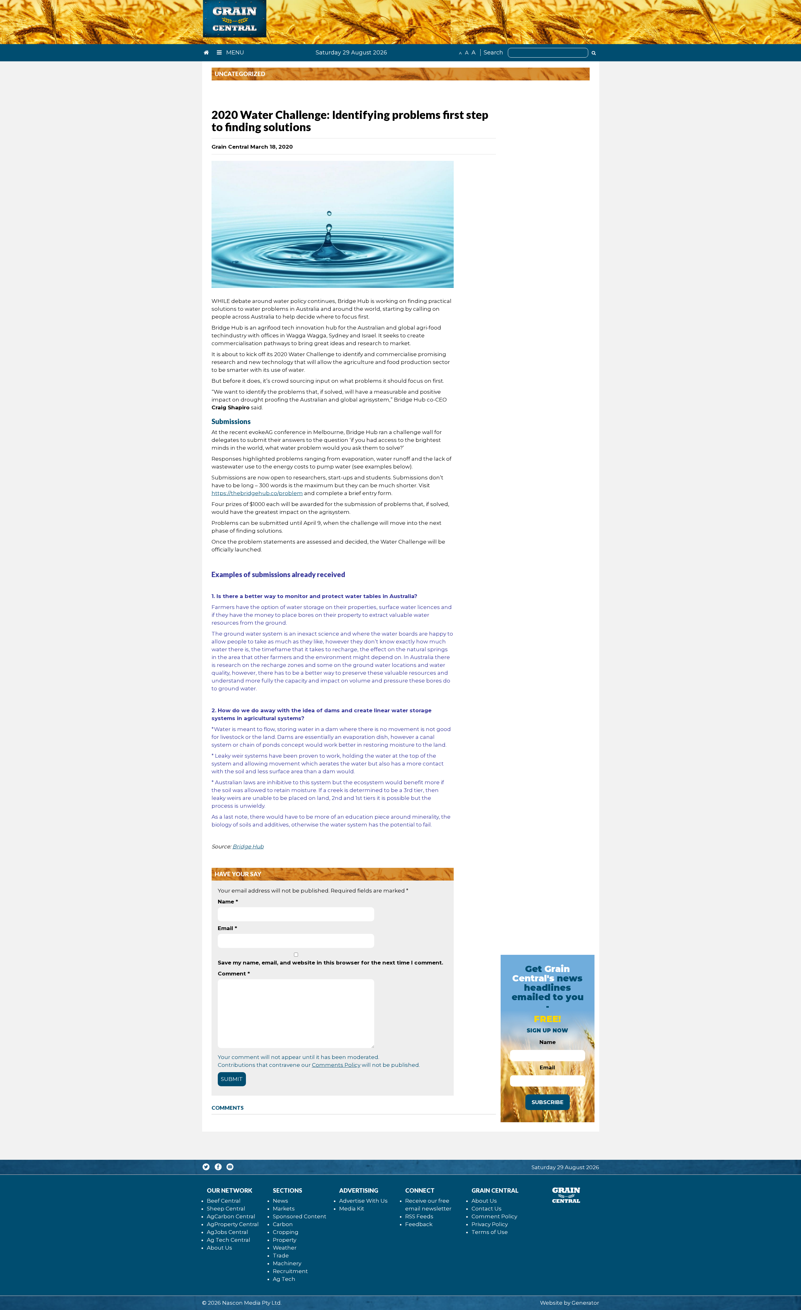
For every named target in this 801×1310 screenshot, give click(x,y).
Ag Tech (284, 1279)
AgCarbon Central (231, 1216)
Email (227, 928)
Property (284, 1240)
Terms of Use (490, 1232)
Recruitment (290, 1271)
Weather (285, 1248)
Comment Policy (494, 1216)
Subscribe (548, 1102)
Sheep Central (226, 1208)
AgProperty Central (233, 1224)
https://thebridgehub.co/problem (257, 493)
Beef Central (224, 1201)
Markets (284, 1208)
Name (228, 901)
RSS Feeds (419, 1216)
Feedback (418, 1224)
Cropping (285, 1232)
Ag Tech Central (228, 1240)
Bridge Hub (248, 846)
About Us (219, 1248)
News (280, 1201)
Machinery (287, 1263)
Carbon (283, 1224)
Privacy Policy (490, 1224)
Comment (234, 973)
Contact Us (487, 1208)
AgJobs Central (227, 1232)
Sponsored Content (299, 1216)
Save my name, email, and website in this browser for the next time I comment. (330, 962)
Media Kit (351, 1208)
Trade (281, 1255)
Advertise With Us (363, 1201)
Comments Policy (336, 1065)
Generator (585, 1303)
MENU (234, 52)
